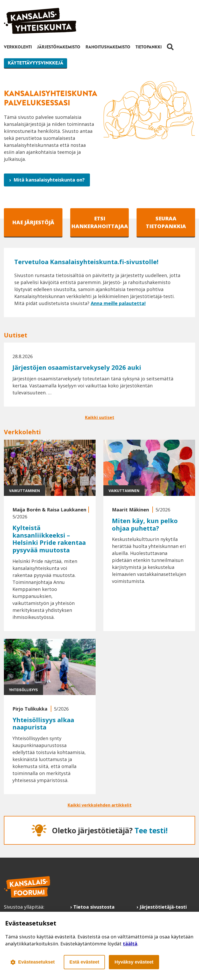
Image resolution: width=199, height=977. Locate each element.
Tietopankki (149, 47)
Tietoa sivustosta (94, 907)
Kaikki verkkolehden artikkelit (100, 805)
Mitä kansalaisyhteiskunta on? (49, 180)
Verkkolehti (18, 47)
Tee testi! (151, 830)
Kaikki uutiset (99, 417)
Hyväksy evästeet (134, 962)
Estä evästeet (84, 962)
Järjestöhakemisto (58, 47)
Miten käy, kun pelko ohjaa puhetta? (145, 524)
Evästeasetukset (36, 962)
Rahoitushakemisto (108, 47)
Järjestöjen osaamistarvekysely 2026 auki (76, 367)
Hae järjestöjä (33, 222)
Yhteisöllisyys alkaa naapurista (43, 723)
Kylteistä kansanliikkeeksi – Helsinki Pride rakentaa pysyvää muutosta (49, 538)
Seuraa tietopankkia (166, 222)
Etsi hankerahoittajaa (99, 222)
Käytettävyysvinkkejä (35, 63)
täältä (130, 943)
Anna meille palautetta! (118, 303)
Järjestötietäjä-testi (163, 907)
